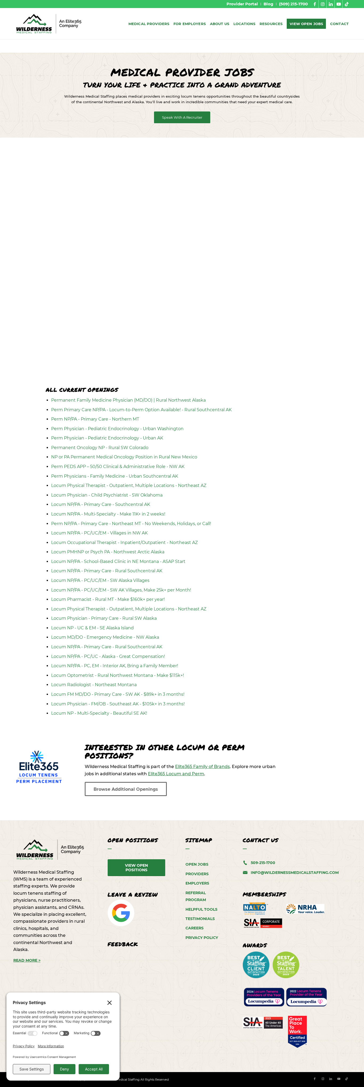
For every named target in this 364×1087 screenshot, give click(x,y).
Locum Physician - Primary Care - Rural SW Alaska (104, 618)
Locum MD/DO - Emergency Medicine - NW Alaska (105, 637)
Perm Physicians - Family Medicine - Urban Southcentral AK (114, 476)
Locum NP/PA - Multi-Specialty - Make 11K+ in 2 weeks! (108, 514)
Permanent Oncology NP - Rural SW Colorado (99, 447)
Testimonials (200, 918)
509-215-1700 (263, 862)
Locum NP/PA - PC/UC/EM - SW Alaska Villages (100, 580)
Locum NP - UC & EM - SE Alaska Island (92, 627)
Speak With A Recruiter (182, 117)
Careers (194, 928)
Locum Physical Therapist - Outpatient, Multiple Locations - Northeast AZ (128, 485)
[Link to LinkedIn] (330, 4)
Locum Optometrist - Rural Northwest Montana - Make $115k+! (117, 675)
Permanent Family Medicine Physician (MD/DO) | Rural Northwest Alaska (128, 400)
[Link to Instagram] (322, 4)
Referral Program (195, 896)
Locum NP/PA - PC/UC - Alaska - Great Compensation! (108, 656)
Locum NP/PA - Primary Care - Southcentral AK (100, 504)
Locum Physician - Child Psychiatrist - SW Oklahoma (107, 495)
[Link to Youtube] (338, 4)
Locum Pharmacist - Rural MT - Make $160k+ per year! (108, 599)
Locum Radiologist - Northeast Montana (94, 684)
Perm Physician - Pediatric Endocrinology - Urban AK (107, 438)
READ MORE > (27, 960)
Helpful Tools (201, 909)
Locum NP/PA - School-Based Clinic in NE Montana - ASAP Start (118, 561)
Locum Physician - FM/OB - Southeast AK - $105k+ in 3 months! (118, 703)
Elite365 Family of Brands (202, 766)
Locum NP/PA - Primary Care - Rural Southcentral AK (106, 570)
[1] (49, 23)
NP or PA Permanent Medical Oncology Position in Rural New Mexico (124, 456)
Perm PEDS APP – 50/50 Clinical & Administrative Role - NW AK (117, 466)
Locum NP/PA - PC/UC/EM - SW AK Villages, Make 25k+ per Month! (121, 590)
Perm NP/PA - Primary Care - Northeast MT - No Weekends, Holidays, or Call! (131, 523)
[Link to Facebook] (314, 4)
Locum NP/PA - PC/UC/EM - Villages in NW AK (99, 532)
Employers (197, 883)
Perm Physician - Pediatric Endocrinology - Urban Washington (117, 428)
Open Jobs (196, 864)
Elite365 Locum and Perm (176, 773)
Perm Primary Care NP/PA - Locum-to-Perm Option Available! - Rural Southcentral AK (141, 409)
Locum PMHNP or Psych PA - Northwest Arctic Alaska (107, 551)
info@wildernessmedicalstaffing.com (295, 872)
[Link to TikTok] (347, 4)
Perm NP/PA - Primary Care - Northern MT (95, 419)
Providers (197, 874)
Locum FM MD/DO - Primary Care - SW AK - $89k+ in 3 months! (117, 694)
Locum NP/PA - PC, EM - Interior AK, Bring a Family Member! (114, 665)
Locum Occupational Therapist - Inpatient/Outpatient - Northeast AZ (124, 542)
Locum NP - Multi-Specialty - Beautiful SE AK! (99, 713)
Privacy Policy (201, 937)
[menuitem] (242, 4)
